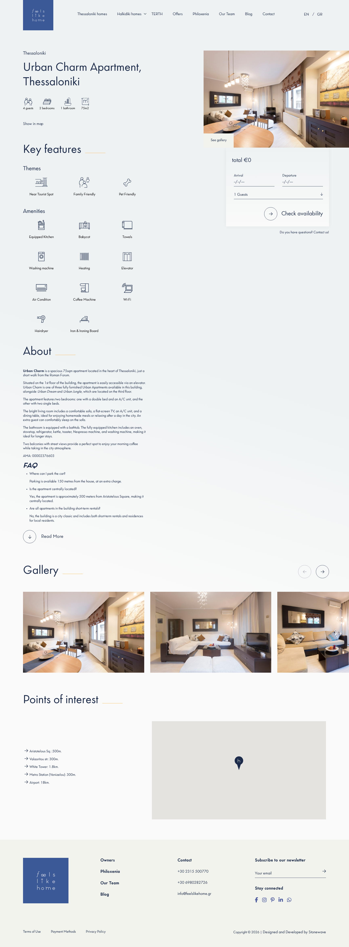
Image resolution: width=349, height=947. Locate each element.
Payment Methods (63, 932)
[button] (84, 536)
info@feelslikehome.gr (194, 894)
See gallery (219, 140)
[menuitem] (306, 14)
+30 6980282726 (192, 883)
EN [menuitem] (306, 15)
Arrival (238, 176)
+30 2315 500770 (193, 872)
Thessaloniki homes (92, 14)
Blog (248, 14)
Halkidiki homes (129, 14)
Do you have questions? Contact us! (304, 232)
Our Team (227, 14)
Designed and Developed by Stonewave (294, 932)
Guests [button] (241, 195)
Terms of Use (32, 932)
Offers (178, 14)
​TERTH (157, 14)
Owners (107, 860)
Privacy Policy (96, 932)
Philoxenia (201, 14)
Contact (268, 14)
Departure (289, 176)
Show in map (33, 124)
